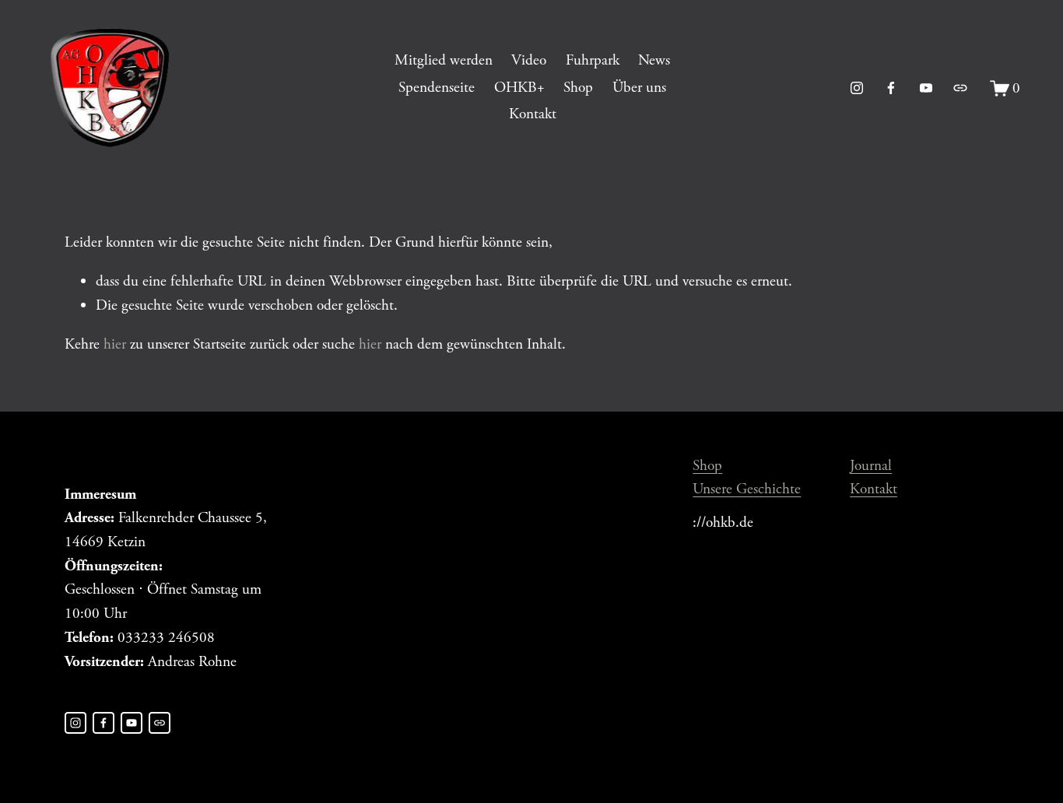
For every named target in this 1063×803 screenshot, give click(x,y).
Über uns (639, 87)
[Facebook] (891, 88)
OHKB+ (519, 87)
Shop (578, 87)
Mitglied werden (444, 60)
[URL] (960, 88)
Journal (871, 465)
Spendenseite (436, 87)
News (654, 60)
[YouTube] (926, 88)
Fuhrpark (592, 60)
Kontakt (532, 114)
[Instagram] (857, 88)
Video (528, 60)
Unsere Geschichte (747, 489)
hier (114, 344)
